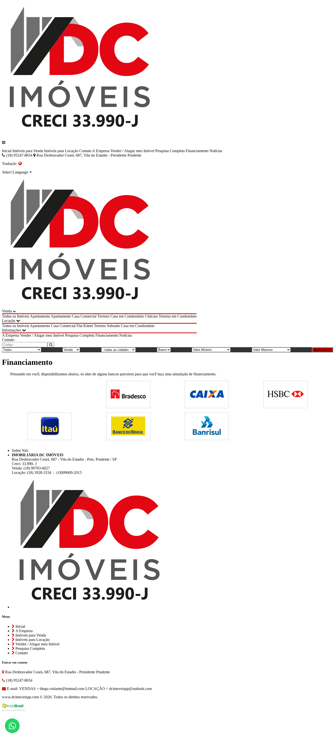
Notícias (215, 151)
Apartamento (40, 316)
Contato (85, 151)
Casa (75, 316)
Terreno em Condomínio (178, 316)
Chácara (151, 316)
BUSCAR (324, 350)
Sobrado (113, 326)
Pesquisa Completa (170, 151)
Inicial (7, 151)
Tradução (10, 163)
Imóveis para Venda (28, 151)
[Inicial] (79, 134)
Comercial (88, 316)
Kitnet (88, 326)
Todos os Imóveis (15, 316)
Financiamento (197, 151)
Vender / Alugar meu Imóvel (132, 151)
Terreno (103, 316)
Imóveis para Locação (61, 151)
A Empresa (100, 151)
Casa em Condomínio (127, 316)
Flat (79, 326)
